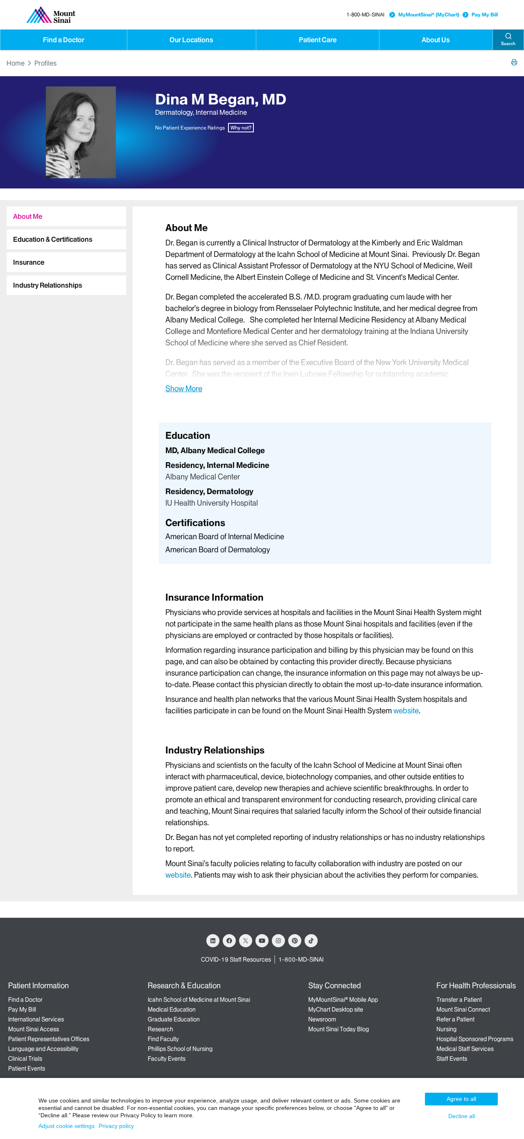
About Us (436, 40)
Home (16, 63)
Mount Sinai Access (33, 1029)
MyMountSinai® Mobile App (343, 999)
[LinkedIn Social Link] (212, 940)
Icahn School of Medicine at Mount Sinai (199, 999)
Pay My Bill (485, 14)
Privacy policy (116, 1126)
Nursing (446, 1029)
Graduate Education (174, 1019)
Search (508, 43)
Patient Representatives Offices (48, 1039)
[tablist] (63, 247)
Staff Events (451, 1058)
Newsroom (322, 1019)
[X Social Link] (245, 940)
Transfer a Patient (459, 999)
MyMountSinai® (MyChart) (428, 14)
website (406, 710)
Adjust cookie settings (66, 1126)
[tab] (66, 216)
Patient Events (26, 1068)
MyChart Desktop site (335, 1009)
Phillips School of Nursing (180, 1049)
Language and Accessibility (43, 1049)
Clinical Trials (25, 1058)
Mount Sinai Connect (463, 1009)
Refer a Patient (455, 1019)
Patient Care (318, 40)
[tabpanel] (325, 307)
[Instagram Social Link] (278, 940)
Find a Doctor (63, 40)
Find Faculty (163, 1039)
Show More (183, 388)
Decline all (461, 1116)
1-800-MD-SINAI (365, 14)
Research (160, 1029)
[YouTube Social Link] (262, 940)
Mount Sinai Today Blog (338, 1029)
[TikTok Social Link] (311, 940)
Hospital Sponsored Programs (474, 1039)
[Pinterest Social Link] (294, 940)
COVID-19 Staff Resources (236, 959)
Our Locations (191, 40)
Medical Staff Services (465, 1049)
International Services (36, 1019)
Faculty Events (166, 1058)
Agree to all (461, 1099)
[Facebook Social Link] (229, 940)
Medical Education (172, 1009)
